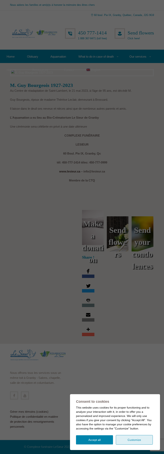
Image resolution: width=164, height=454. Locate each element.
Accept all (94, 439)
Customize (134, 439)
